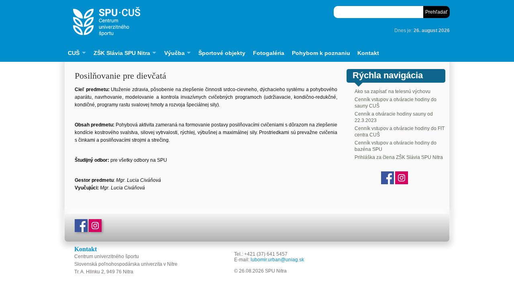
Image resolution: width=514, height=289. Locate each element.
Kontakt (368, 53)
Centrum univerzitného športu (186, 22)
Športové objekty (221, 53)
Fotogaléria (268, 53)
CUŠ (74, 53)
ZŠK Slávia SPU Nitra (122, 53)
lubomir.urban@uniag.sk (277, 260)
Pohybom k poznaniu (321, 53)
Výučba (174, 53)
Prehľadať (436, 12)
